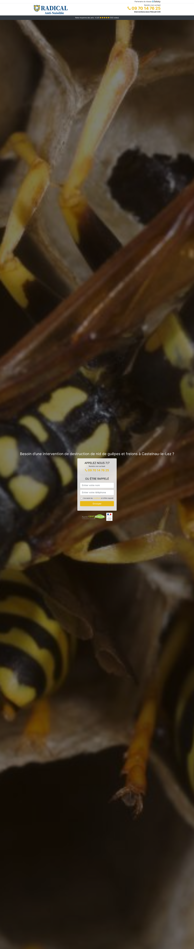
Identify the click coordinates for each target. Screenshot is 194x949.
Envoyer (97, 503)
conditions (97, 498)
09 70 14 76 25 (146, 8)
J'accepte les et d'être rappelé (98, 498)
